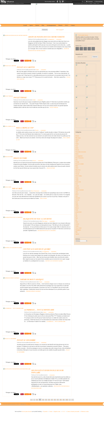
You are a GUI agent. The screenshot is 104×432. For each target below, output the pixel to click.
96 (54, 399)
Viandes (40, 281)
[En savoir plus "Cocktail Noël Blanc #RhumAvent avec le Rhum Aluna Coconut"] (81, 84)
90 (36, 399)
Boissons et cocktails (80, 163)
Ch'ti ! (66, 25)
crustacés (77, 224)
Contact (73, 25)
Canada (77, 226)
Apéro (77, 141)
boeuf (77, 202)
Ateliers (44, 312)
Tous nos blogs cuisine (50, 1)
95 (51, 399)
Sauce (77, 218)
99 (63, 399)
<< (31, 399)
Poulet (77, 210)
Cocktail (77, 186)
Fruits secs (78, 172)
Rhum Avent (78, 169)
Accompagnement (50, 39)
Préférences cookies (85, 411)
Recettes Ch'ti (78, 181)
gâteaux (77, 194)
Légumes (77, 139)
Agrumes (77, 234)
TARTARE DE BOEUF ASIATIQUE (33, 291)
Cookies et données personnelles (73, 411)
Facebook (77, 48)
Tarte (76, 216)
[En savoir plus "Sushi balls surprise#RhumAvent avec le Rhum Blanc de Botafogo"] (81, 95)
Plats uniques (44, 221)
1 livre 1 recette (78, 228)
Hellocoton (93, 48)
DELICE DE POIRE (51, 168)
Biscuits (77, 208)
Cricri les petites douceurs (83, 35)
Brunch (77, 153)
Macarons (77, 188)
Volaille (37, 69)
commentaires (58, 39)
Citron (77, 222)
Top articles (45, 411)
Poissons (77, 149)
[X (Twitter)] (60, 2)
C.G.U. (63, 411)
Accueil (25, 25)
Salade (77, 204)
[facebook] (57, 2)
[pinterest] (63, 2)
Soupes (77, 177)
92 (43, 399)
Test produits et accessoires (81, 151)
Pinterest (89, 48)
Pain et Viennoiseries (35, 191)
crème (77, 191)
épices (77, 196)
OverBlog (28, 404)
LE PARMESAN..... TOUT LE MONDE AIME (56, 321)
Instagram (85, 48)
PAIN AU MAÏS (43, 198)
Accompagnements (51, 25)
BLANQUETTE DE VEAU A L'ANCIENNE (47, 230)
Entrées (37, 25)
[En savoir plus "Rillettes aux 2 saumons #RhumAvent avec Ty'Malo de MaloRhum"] (91, 95)
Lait (76, 214)
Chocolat (77, 173)
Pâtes (77, 232)
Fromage (77, 161)
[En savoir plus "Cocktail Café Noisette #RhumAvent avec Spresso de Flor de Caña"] (81, 105)
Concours (77, 200)
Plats (43, 25)
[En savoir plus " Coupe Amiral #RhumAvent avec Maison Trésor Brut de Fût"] (81, 116)
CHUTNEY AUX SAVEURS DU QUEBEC (54, 261)
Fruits (77, 145)
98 (60, 399)
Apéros (31, 25)
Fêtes (77, 159)
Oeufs (77, 183)
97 (57, 399)
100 (67, 399)
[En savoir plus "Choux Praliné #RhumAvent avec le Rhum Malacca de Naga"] (91, 84)
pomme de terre (78, 212)
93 (46, 399)
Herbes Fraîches (79, 175)
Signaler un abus (57, 411)
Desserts (60, 25)
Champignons (78, 230)
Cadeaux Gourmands (80, 189)
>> (72, 399)
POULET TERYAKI (54, 107)
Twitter (81, 48)
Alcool (77, 167)
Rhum (77, 165)
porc (76, 220)
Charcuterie (78, 197)
